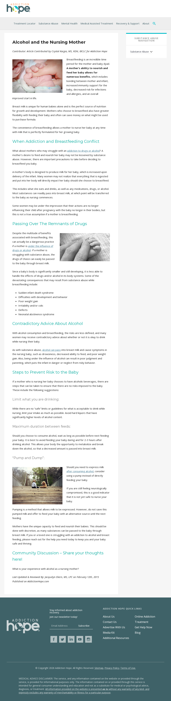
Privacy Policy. (112, 668)
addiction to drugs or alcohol (83, 150)
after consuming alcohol (80, 471)
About (145, 23)
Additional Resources (116, 638)
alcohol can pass (51, 350)
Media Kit (109, 632)
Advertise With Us (114, 627)
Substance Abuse (48, 23)
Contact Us (110, 622)
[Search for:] (155, 23)
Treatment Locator (25, 23)
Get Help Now (143, 627)
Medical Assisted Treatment (96, 23)
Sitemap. (99, 668)
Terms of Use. (128, 668)
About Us (109, 616)
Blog (138, 632)
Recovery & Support (127, 23)
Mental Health (69, 23)
